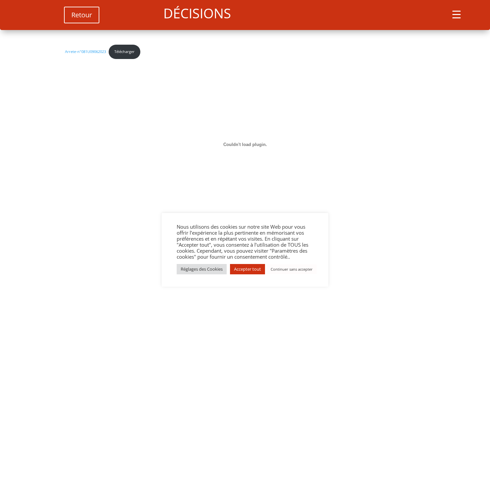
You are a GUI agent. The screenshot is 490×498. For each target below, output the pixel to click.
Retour (81, 14)
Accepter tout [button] (247, 269)
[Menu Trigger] (456, 14)
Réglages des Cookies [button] (202, 269)
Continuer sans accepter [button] (292, 269)
